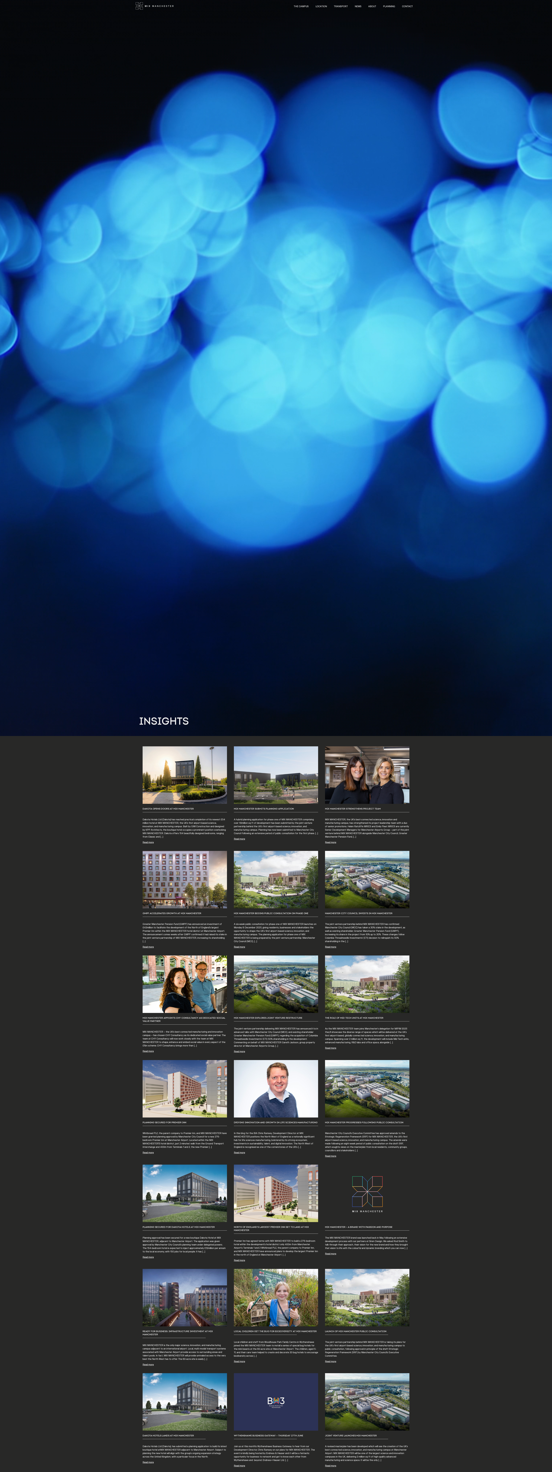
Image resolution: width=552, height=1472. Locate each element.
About (372, 6)
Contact (407, 6)
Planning (389, 6)
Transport (341, 6)
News (358, 6)
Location (321, 6)
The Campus (301, 6)
